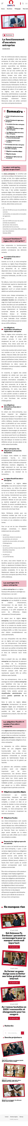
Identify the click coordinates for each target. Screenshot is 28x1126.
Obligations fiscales (11, 154)
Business (9, 35)
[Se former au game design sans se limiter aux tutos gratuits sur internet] (14, 958)
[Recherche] (23, 3)
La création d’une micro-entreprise (15, 124)
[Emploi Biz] (11, 3)
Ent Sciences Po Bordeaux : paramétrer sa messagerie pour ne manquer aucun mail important (14, 937)
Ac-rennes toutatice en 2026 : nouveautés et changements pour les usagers (14, 1010)
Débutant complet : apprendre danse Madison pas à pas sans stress (11, 1080)
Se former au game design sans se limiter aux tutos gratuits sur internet (14, 974)
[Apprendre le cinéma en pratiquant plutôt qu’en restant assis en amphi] (13, 1049)
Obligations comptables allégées (14, 151)
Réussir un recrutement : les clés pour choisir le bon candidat (12, 1100)
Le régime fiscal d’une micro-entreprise (13, 141)
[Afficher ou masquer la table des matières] (24, 112)
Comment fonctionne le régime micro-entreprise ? (15, 120)
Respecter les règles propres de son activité (14, 157)
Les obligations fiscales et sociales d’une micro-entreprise (13, 147)
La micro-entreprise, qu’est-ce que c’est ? (14, 116)
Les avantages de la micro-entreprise (14, 145)
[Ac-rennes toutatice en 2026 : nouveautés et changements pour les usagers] (13, 994)
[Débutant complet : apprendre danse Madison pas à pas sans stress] (14, 1070)
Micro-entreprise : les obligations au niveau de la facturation (14, 137)
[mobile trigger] (3, 3)
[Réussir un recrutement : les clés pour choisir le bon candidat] (14, 1091)
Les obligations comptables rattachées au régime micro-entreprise (15, 128)
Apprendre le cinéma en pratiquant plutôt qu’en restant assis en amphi (12, 1061)
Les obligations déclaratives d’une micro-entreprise (15, 133)
